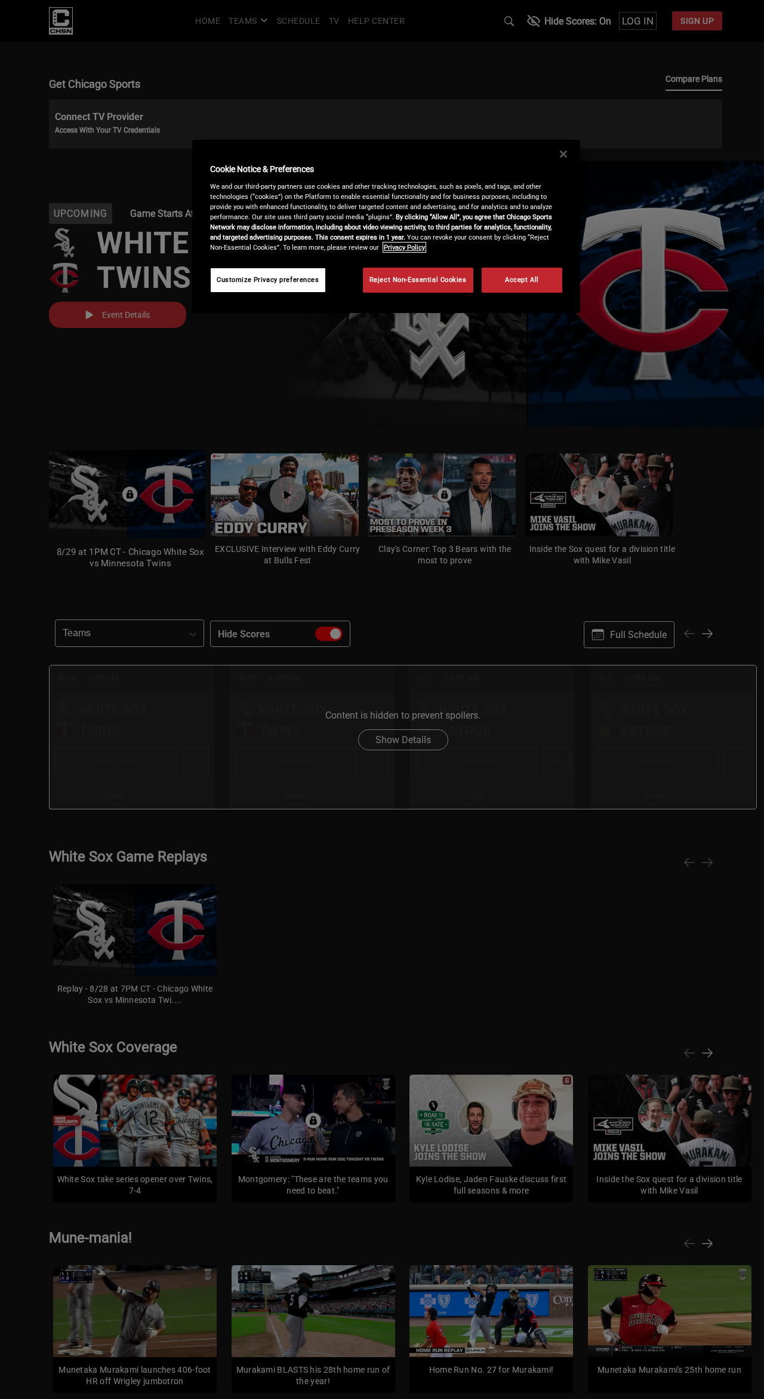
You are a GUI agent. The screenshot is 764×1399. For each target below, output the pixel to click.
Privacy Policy (404, 247)
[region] (386, 226)
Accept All (522, 279)
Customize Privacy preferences (268, 279)
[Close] (563, 154)
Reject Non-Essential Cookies (418, 279)
